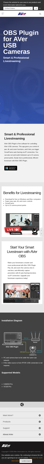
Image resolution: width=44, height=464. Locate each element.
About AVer (8, 434)
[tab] (41, 230)
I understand (26, 461)
